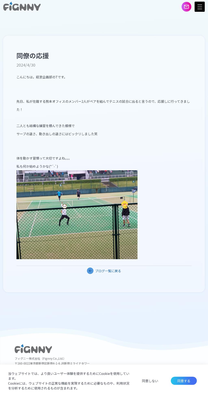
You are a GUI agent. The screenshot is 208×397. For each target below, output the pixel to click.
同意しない (150, 380)
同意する (183, 380)
